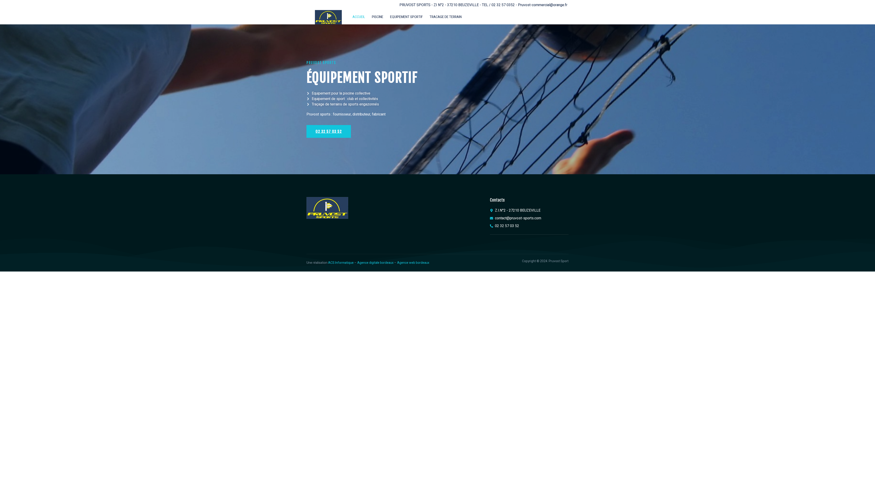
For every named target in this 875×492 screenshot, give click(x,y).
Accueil (359, 17)
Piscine (377, 17)
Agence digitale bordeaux (375, 262)
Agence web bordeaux (413, 262)
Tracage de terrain (446, 17)
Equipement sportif (406, 17)
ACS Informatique (341, 262)
